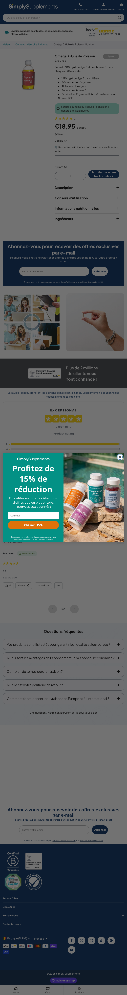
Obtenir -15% (33, 525)
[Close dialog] (120, 457)
